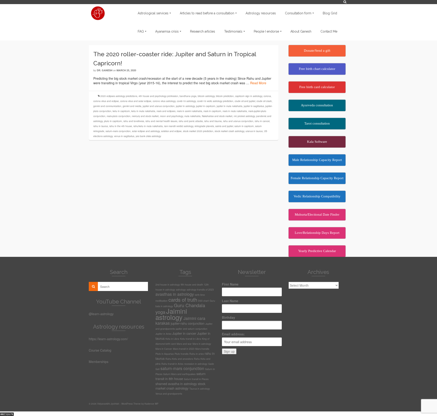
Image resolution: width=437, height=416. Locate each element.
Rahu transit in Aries (172, 363)
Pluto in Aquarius (164, 353)
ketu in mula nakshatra (143, 111)
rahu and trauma (213, 121)
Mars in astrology (202, 343)
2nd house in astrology (167, 284)
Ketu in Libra (172, 338)
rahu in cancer (262, 121)
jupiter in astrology (185, 106)
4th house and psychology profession (158, 96)
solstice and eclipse (171, 131)
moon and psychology (171, 116)
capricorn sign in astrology (248, 96)
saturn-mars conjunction (118, 131)
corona (267, 96)
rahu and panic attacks (191, 121)
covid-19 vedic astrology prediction (215, 101)
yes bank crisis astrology (148, 136)
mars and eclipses (166, 111)
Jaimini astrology (171, 314)
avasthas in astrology (174, 294)
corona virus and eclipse (106, 101)
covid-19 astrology (186, 101)
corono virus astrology (164, 101)
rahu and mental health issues (161, 121)
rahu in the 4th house (120, 126)
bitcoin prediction (225, 96)
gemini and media (132, 106)
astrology (181, 289)
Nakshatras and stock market (217, 116)
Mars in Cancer (163, 348)
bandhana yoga (188, 96)
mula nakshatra (192, 116)
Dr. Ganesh (104, 70)
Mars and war (184, 343)
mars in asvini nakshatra (189, 111)
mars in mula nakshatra (235, 111)
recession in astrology (195, 363)
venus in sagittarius (124, 136)
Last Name (230, 301)
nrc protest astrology (244, 116)
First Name (230, 284)
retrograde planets (204, 126)
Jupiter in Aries (163, 333)
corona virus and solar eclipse (135, 101)
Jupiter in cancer (184, 333)
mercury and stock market (145, 116)
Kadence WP (151, 403)
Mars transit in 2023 (183, 348)
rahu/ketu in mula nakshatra (148, 126)
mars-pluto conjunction (118, 116)
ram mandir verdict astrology (178, 126)
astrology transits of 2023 (200, 289)
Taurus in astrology (199, 388)
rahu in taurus (100, 126)
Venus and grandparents (168, 393)
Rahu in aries (196, 353)
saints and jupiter (224, 126)
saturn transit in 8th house (180, 376)
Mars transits (202, 348)
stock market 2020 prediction (198, 131)
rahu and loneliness (133, 121)
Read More (258, 83)
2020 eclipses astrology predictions (118, 96)
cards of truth (182, 299)
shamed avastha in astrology (176, 383)
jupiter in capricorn (205, 106)
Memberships (98, 361)
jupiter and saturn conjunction (191, 328)
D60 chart (203, 300)
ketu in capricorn (121, 111)
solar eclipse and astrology (146, 131)
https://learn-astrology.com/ (108, 339)
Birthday (228, 317)
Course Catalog (100, 350)
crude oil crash (264, 101)
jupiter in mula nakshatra (229, 106)
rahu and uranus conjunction (238, 121)
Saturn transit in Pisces (196, 379)
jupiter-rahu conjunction (187, 323)
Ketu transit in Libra (190, 338)
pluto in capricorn (113, 121)
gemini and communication (107, 106)
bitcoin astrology (206, 96)
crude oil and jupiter (245, 101)
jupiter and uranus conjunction (159, 106)
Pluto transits (181, 353)
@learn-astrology (101, 313)
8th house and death (192, 284)
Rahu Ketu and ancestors (179, 358)
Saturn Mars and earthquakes (179, 374)
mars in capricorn (212, 111)
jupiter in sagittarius (254, 106)
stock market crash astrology (229, 131)
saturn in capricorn (244, 126)
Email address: (233, 334)
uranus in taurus (254, 131)
